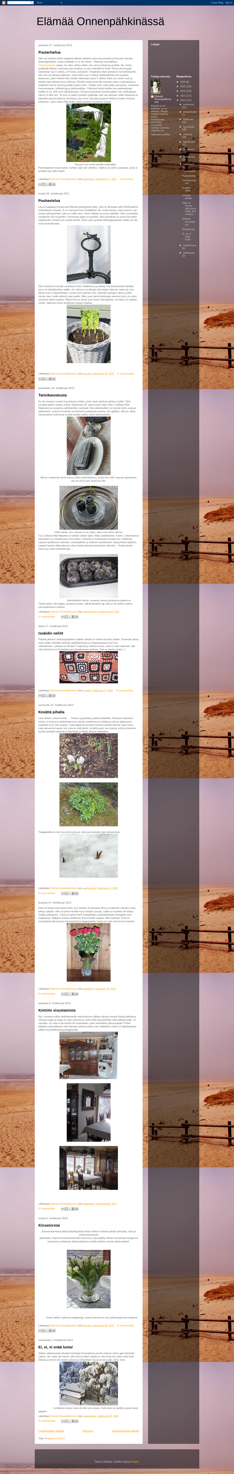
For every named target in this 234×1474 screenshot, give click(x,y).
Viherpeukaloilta (46, 65)
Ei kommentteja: (126, 373)
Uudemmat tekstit (51, 1431)
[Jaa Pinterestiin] (54, 184)
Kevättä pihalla (51, 712)
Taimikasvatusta (52, 395)
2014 (183, 91)
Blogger (135, 1461)
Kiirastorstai (49, 1225)
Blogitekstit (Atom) (55, 1438)
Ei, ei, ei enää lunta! (55, 1347)
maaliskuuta (189, 245)
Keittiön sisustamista (57, 1010)
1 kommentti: (126, 179)
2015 (183, 86)
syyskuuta (188, 126)
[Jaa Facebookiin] (50, 184)
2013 (183, 95)
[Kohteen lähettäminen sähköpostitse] (40, 184)
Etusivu (88, 1431)
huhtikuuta (188, 164)
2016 (183, 81)
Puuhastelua (49, 201)
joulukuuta (188, 104)
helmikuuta (189, 252)
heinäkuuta (189, 141)
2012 (183, 100)
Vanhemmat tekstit (125, 1431)
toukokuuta (189, 156)
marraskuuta (189, 111)
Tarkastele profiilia (160, 134)
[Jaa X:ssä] (47, 184)
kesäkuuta (188, 149)
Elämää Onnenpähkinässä (100, 21)
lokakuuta (188, 119)
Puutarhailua (49, 52)
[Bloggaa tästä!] (43, 184)
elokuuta (187, 134)
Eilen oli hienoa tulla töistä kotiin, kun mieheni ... (189, 209)
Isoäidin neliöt (50, 633)
